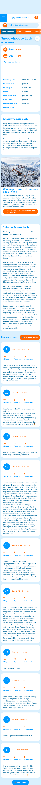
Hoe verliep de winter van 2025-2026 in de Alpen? (21, 211)
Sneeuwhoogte (8, 32)
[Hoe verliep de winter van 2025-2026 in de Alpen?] (20, 172)
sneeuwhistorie (30, 141)
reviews (6, 143)
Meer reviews (22, 782)
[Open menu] (3, 18)
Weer (19, 32)
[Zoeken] (23, 25)
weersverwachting (9, 141)
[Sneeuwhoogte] (20, 18)
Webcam (28, 32)
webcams (20, 141)
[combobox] (23, 25)
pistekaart (15, 143)
